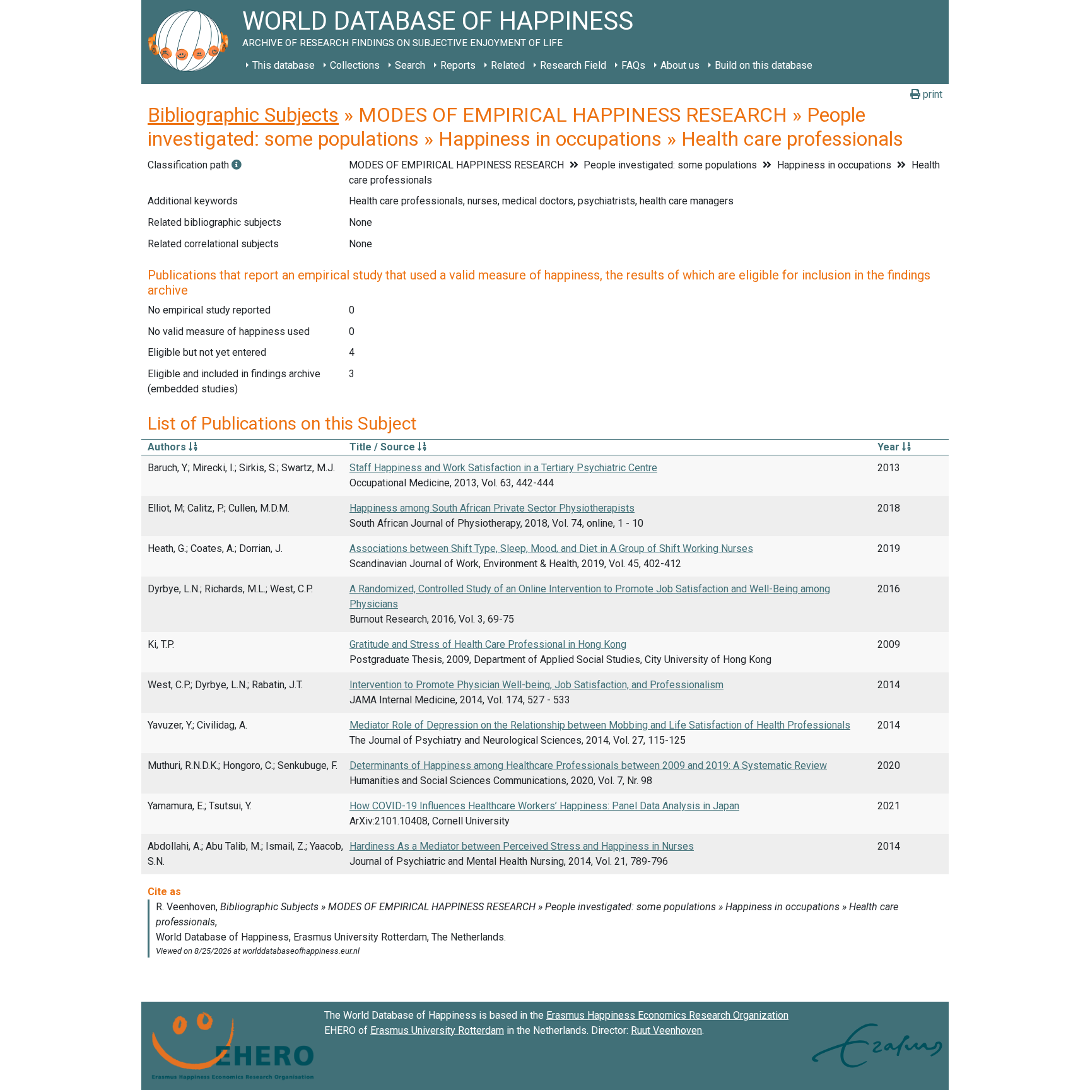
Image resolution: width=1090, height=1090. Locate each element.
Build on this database (763, 65)
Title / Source (383, 447)
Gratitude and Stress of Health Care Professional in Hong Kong (487, 644)
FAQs (633, 65)
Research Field (573, 65)
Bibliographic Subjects (243, 115)
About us (680, 65)
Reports (458, 65)
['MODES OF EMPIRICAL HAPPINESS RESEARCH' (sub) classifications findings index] (236, 165)
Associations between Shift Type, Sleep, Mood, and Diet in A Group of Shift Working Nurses (551, 548)
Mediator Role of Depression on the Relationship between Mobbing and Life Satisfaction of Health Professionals (599, 725)
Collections (355, 65)
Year (889, 447)
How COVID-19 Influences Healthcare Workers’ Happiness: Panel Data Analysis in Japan (544, 806)
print (931, 94)
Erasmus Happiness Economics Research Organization (667, 1015)
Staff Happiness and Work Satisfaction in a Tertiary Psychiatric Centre (503, 468)
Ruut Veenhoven (666, 1030)
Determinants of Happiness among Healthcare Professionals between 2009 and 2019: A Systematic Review (588, 765)
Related (508, 65)
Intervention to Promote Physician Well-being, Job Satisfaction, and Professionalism (536, 685)
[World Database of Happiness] (191, 42)
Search (410, 65)
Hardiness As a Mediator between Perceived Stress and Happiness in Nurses (521, 846)
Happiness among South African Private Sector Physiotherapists (492, 508)
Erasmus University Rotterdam (437, 1030)
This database (283, 65)
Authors (168, 447)
